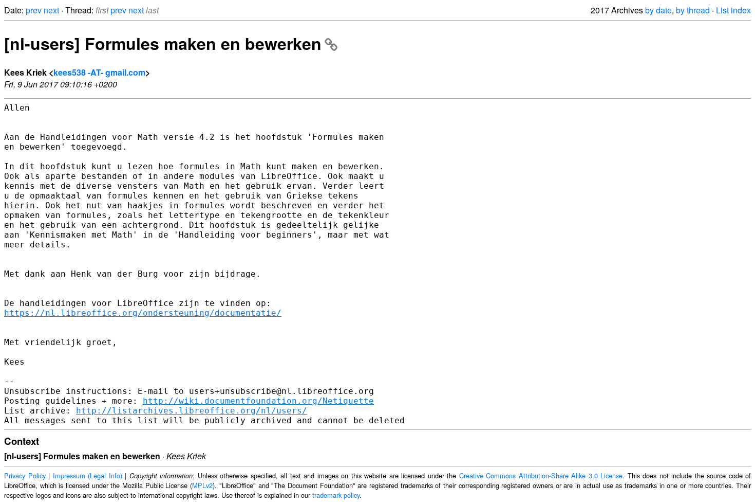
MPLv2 (202, 485)
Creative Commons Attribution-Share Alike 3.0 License (541, 475)
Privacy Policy (25, 475)
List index (733, 10)
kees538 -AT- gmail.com (99, 72)
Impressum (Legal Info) (87, 475)
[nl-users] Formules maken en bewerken (163, 43)
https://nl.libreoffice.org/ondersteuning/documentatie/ (142, 313)
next (51, 10)
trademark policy (336, 495)
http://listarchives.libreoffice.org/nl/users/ (191, 411)
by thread (693, 10)
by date (658, 10)
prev (34, 10)
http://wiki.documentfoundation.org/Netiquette (258, 401)
